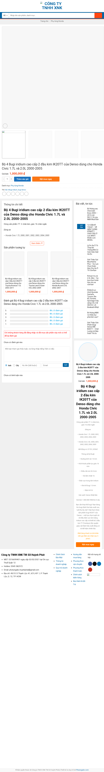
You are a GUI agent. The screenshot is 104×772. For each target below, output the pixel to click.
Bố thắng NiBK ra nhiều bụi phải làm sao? (93, 315)
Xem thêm (35, 243)
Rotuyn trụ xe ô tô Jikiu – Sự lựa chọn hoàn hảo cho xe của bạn (93, 280)
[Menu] (3, 6)
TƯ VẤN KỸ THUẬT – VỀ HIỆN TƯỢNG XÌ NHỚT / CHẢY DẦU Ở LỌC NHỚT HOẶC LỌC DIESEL (92, 232)
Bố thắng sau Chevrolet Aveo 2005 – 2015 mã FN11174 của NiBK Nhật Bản (93, 214)
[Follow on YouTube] (90, 570)
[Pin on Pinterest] (22, 194)
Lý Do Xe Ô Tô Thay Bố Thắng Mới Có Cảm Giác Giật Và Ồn (92, 249)
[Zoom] (5, 125)
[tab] (13, 205)
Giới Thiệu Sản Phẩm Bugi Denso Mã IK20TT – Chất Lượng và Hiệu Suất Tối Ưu (93, 328)
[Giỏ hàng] (101, 6)
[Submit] (98, 15)
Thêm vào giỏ (22, 179)
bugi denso (22, 190)
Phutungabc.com (82, 770)
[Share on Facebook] (9, 194)
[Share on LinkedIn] (26, 194)
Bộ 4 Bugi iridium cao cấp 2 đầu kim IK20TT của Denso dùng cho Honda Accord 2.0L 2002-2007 (60, 283)
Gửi (65, 365)
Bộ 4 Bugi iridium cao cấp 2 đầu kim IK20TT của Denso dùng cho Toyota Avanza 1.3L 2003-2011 (13, 283)
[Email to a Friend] (17, 194)
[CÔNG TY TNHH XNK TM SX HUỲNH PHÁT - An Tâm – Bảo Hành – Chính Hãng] (52, 6)
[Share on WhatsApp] (4, 194)
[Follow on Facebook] (90, 564)
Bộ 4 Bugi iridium (11, 190)
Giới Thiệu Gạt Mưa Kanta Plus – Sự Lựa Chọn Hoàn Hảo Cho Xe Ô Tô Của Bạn (92, 265)
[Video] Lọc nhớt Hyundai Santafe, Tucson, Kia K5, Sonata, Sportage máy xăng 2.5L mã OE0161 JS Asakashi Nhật (93, 298)
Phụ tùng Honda (57, 21)
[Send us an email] (95, 564)
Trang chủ (44, 21)
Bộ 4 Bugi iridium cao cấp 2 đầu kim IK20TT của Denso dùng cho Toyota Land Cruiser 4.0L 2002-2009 (37, 283)
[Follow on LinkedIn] (99, 564)
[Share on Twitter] (13, 194)
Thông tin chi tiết (13, 204)
